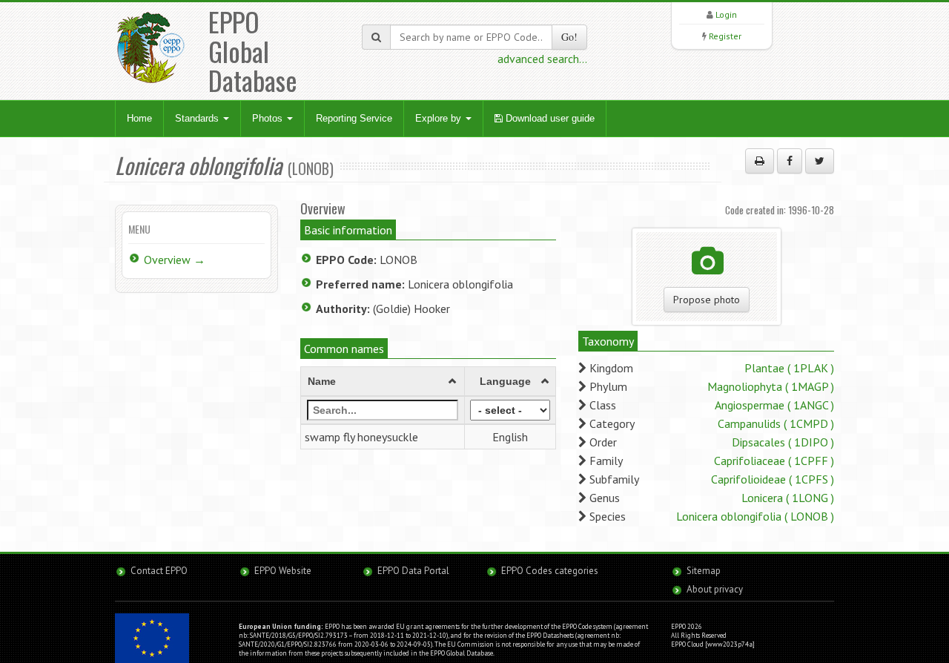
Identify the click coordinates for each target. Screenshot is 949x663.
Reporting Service (354, 118)
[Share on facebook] (789, 161)
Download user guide (549, 118)
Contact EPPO (159, 570)
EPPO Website (282, 570)
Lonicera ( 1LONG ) (787, 497)
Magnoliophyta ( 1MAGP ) (770, 386)
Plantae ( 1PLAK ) (789, 367)
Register (725, 36)
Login (726, 14)
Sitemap (704, 570)
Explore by (439, 118)
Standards (198, 118)
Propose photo (706, 299)
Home (139, 118)
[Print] (759, 161)
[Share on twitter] (819, 161)
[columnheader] (383, 381)
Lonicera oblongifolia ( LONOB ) (755, 516)
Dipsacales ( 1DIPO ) (783, 442)
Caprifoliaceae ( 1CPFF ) (774, 460)
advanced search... (542, 58)
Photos (268, 118)
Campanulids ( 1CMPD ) (776, 423)
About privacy (715, 589)
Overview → (174, 259)
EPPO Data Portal (413, 570)
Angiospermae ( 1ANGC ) (774, 405)
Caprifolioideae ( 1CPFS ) (772, 479)
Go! (569, 37)
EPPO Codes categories (549, 570)
